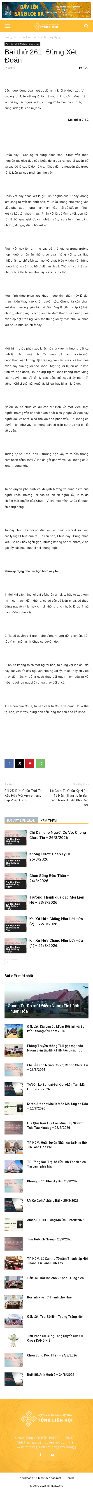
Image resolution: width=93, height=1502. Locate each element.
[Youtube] (52, 1454)
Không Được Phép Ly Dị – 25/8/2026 (53, 1181)
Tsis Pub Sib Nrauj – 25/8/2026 (49, 1239)
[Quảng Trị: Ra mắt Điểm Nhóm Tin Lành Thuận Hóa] (46, 1000)
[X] (19, 763)
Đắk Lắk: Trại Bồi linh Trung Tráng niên (55, 1316)
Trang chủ (11, 37)
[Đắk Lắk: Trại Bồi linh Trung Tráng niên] (14, 1321)
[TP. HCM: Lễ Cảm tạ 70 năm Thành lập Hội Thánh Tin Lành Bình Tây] (14, 1263)
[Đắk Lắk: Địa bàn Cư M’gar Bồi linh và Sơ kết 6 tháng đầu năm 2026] (14, 1031)
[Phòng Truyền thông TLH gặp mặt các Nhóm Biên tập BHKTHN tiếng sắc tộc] (14, 1050)
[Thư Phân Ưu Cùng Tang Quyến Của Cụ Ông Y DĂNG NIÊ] (14, 1340)
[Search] (86, 26)
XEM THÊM (49, 821)
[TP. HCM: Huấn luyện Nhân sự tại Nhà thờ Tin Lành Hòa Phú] (14, 1147)
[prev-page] (7, 962)
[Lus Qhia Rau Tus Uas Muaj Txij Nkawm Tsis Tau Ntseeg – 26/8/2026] (14, 1127)
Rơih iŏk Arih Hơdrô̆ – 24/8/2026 (50, 1374)
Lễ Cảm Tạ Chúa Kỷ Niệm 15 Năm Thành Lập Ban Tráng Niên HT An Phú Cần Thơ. (68, 798)
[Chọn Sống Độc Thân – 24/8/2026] (14, 1360)
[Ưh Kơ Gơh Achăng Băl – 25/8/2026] (14, 1205)
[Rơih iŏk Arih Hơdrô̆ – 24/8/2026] (14, 1379)
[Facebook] (9, 763)
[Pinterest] (29, 763)
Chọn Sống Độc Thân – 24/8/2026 (52, 1355)
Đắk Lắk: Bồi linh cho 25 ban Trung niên (55, 1278)
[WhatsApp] (40, 763)
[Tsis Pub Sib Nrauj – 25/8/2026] (14, 1244)
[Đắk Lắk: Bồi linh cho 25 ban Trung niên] (14, 1282)
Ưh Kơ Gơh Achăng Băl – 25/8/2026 (53, 1200)
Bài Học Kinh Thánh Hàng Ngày (40, 37)
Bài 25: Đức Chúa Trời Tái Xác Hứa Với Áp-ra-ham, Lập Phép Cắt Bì (23, 795)
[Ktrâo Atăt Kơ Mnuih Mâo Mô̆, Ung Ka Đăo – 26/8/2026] (14, 1108)
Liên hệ (69, 1478)
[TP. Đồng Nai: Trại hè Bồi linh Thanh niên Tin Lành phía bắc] (14, 1166)
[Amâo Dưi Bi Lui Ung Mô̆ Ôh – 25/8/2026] (14, 1224)
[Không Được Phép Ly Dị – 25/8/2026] (14, 1186)
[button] (7, 26)
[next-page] (14, 962)
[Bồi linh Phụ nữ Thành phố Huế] (14, 1302)
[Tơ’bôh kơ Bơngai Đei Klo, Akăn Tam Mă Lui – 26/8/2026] (14, 1089)
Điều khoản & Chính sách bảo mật (40, 1478)
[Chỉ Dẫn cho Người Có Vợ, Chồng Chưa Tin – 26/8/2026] (14, 1069)
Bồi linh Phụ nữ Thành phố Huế (49, 1297)
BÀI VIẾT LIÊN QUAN (21, 821)
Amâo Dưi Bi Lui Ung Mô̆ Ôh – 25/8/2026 (55, 1220)
